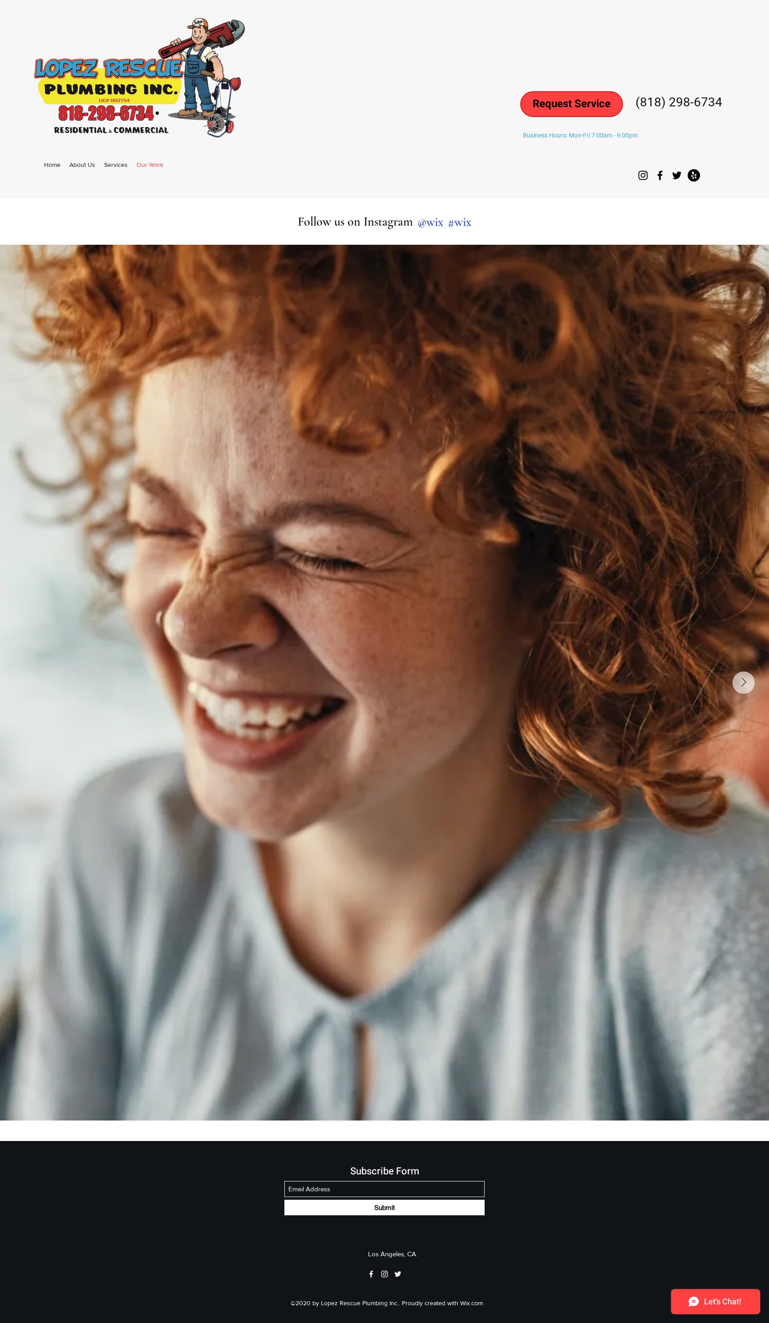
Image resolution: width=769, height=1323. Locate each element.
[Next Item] (744, 683)
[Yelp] (694, 175)
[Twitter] (677, 175)
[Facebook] (660, 175)
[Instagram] (643, 175)
